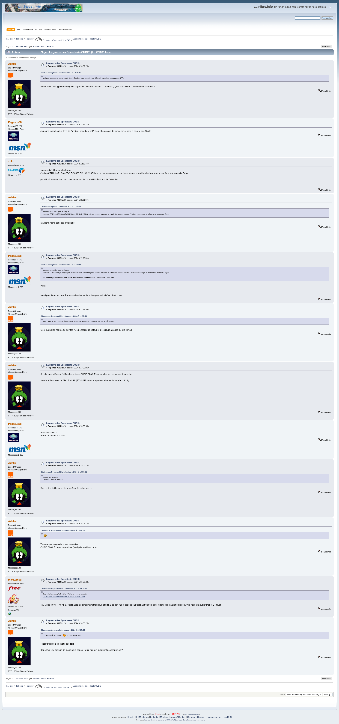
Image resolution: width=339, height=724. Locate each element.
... (15, 47)
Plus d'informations (191, 714)
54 (20, 47)
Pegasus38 (15, 122)
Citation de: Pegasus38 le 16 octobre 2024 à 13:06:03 (64, 472)
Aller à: (283, 695)
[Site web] (9, 614)
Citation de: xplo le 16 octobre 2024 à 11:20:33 (61, 207)
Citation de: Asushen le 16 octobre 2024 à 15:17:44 (63, 630)
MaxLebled (15, 579)
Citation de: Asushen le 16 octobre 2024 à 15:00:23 (63, 530)
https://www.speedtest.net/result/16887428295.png (64, 596)
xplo (10, 161)
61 (39, 47)
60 (36, 47)
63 (44, 47)
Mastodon (144, 717)
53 (17, 47)
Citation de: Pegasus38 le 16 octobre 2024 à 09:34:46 (64, 589)
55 (22, 47)
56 (25, 47)
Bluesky (131, 717)
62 (42, 47)
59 (34, 47)
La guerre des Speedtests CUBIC (63, 63)
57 (27, 47)
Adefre (12, 63)
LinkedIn (154, 717)
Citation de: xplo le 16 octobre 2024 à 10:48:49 (61, 73)
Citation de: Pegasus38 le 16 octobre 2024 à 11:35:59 (64, 316)
